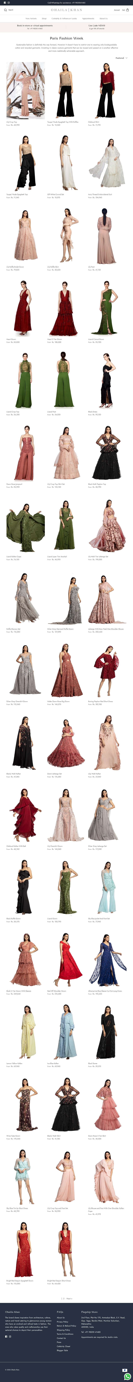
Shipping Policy (63, 1330)
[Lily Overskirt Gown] (66, 815)
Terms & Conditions (65, 1334)
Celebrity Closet (63, 1346)
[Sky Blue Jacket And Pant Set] (107, 887)
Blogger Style (62, 1350)
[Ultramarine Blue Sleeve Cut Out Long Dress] (107, 959)
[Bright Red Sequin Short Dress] (66, 1249)
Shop (44, 18)
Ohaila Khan (15, 1370)
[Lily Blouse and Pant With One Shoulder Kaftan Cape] (107, 1177)
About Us (103, 18)
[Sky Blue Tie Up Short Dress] (25, 1177)
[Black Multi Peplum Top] (107, 452)
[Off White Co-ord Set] (66, 163)
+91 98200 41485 (92, 1332)
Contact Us (61, 1338)
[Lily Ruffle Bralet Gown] (25, 235)
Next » (69, 1298)
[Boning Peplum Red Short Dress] (107, 670)
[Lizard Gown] (66, 887)
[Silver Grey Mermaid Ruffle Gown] (66, 597)
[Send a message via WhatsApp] (128, 1377)
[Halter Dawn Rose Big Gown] (66, 670)
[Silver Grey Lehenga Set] (107, 815)
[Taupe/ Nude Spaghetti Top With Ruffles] (66, 90)
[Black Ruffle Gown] (25, 887)
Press (59, 1342)
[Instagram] (9, 3)
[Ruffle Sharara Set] (25, 597)
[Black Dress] (107, 380)
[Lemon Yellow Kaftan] (25, 1032)
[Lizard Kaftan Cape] (25, 525)
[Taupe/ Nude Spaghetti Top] (25, 163)
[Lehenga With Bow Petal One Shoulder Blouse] (107, 597)
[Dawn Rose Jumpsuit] (25, 452)
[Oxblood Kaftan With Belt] (25, 815)
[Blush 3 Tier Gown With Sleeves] (25, 959)
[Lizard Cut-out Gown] (107, 308)
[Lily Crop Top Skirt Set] (66, 452)
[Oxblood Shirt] (107, 90)
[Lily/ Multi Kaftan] (107, 742)
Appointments (88, 18)
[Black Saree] (107, 1032)
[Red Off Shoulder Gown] (66, 959)
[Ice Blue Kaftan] (66, 1032)
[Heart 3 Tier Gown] (66, 308)
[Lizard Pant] (66, 380)
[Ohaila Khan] (66, 10)
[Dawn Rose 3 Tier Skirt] (107, 1104)
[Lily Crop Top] (25, 90)
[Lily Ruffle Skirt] (66, 235)
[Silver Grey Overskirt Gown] (25, 670)
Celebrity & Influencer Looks (64, 18)
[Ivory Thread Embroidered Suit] (107, 163)
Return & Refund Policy (66, 1325)
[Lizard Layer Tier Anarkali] (66, 525)
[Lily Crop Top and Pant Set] (66, 1177)
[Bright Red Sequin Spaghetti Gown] (25, 1249)
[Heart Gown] (25, 308)
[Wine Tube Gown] (25, 1104)
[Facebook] (5, 3)
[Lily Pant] (107, 235)
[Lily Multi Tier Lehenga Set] (107, 525)
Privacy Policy (62, 1321)
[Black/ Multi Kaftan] (25, 742)
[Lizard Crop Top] (25, 380)
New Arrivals (31, 18)
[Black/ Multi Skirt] (66, 1104)
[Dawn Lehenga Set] (66, 742)
